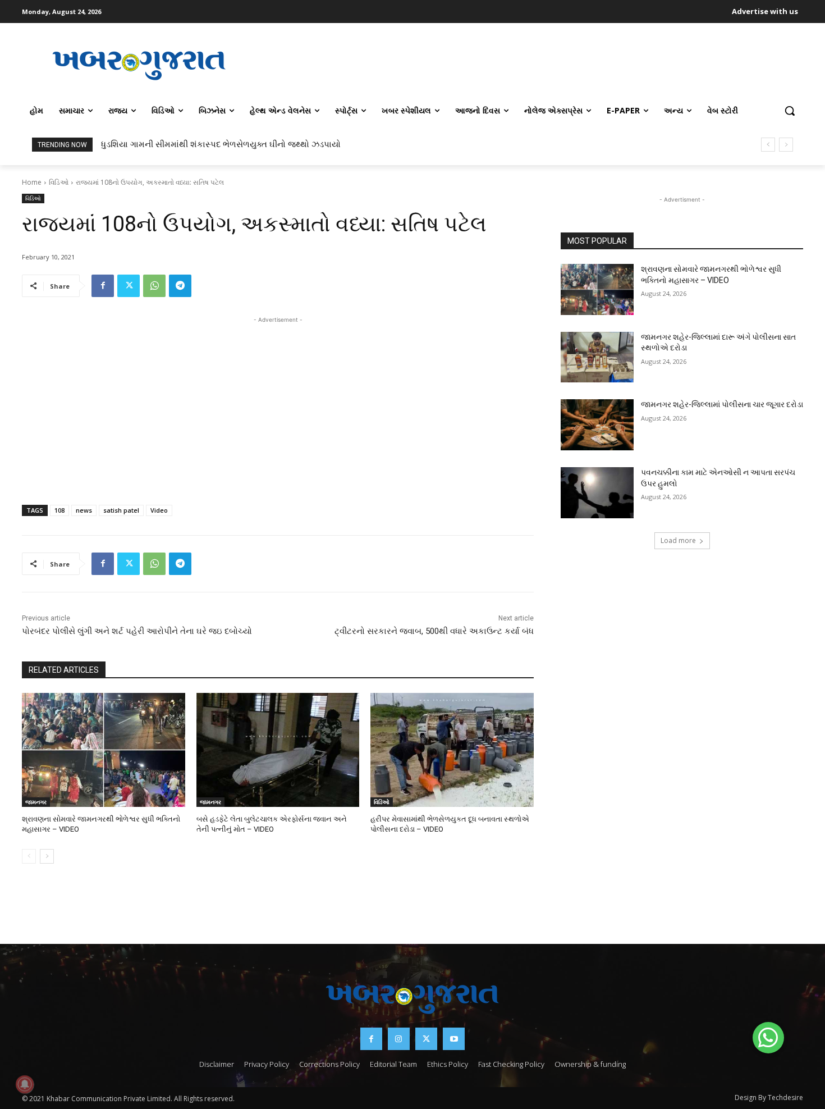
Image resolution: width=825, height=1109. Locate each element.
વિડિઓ (58, 182)
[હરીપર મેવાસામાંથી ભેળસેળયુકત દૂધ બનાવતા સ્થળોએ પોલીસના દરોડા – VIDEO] (452, 750)
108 (59, 510)
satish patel (121, 510)
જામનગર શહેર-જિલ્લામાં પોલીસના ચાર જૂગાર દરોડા (722, 404)
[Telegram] (180, 286)
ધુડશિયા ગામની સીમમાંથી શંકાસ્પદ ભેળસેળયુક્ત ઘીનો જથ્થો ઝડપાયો (221, 144)
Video (159, 510)
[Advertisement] (530, 64)
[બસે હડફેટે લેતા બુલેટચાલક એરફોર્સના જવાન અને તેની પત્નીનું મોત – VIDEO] (278, 750)
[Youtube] (454, 1038)
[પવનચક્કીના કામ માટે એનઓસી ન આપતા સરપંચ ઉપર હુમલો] (597, 492)
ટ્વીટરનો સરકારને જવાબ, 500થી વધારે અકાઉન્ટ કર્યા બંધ (434, 631)
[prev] (768, 145)
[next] (786, 145)
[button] (789, 110)
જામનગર (36, 802)
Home (32, 182)
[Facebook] (102, 286)
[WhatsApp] (154, 286)
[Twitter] (128, 286)
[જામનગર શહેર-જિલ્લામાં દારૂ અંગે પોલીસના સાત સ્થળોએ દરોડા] (597, 357)
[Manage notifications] (25, 1084)
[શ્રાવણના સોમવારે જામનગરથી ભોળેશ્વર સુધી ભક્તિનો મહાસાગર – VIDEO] (103, 750)
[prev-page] (29, 856)
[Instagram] (399, 1038)
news (84, 510)
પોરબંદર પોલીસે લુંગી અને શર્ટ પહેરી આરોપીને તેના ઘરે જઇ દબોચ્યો (137, 631)
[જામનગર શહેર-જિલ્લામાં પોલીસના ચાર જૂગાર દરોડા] (597, 424)
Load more (678, 540)
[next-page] (47, 856)
